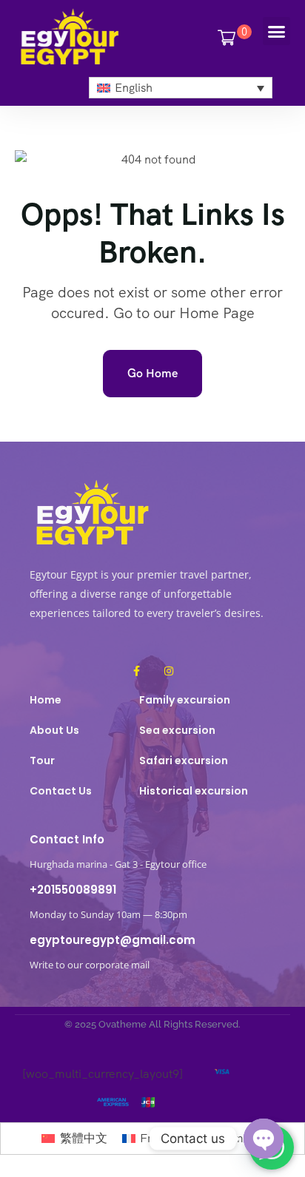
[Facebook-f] (136, 671)
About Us (54, 730)
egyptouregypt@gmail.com (112, 940)
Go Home (152, 373)
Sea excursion (177, 730)
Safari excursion (183, 760)
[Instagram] (168, 671)
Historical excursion (193, 790)
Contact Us (61, 790)
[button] (277, 31)
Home (45, 699)
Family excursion (184, 699)
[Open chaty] (264, 1139)
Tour (42, 760)
